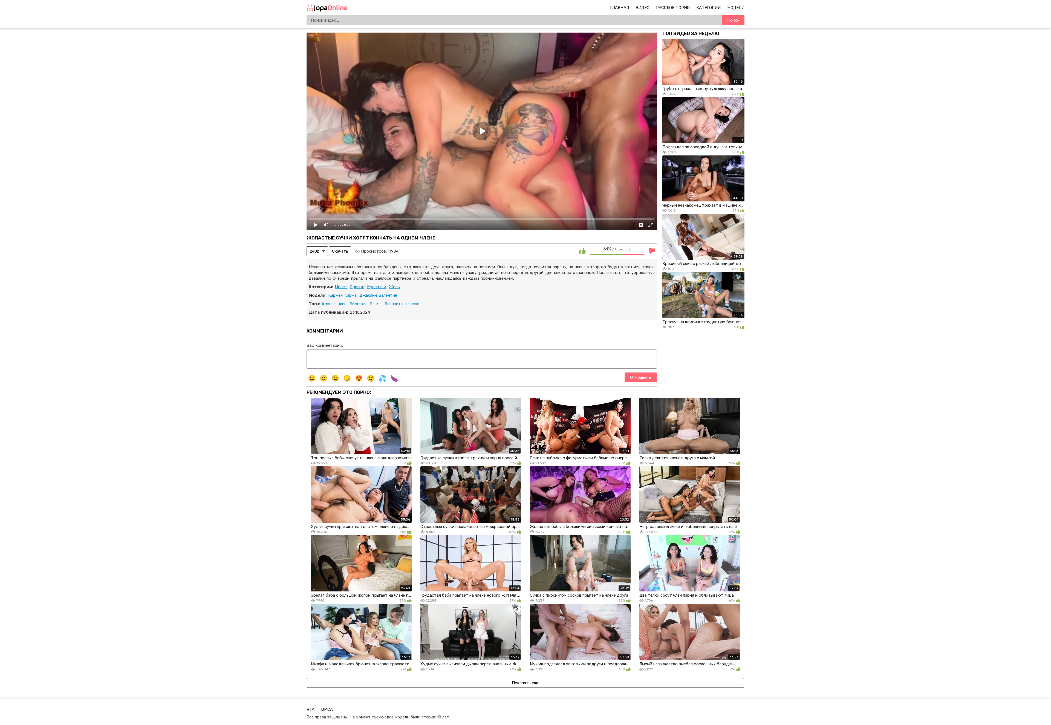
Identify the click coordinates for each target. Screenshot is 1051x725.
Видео (642, 7)
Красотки (376, 286)
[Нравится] (582, 251)
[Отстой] (652, 251)
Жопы (394, 286)
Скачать (340, 251)
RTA (310, 709)
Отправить (640, 377)
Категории (708, 7)
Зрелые (357, 286)
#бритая (357, 303)
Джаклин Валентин (378, 295)
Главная (619, 7)
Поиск (733, 20)
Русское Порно (673, 7)
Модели (735, 7)
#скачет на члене (401, 303)
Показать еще (525, 682)
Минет (341, 286)
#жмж (375, 303)
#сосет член (334, 303)
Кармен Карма (342, 295)
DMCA (327, 709)
